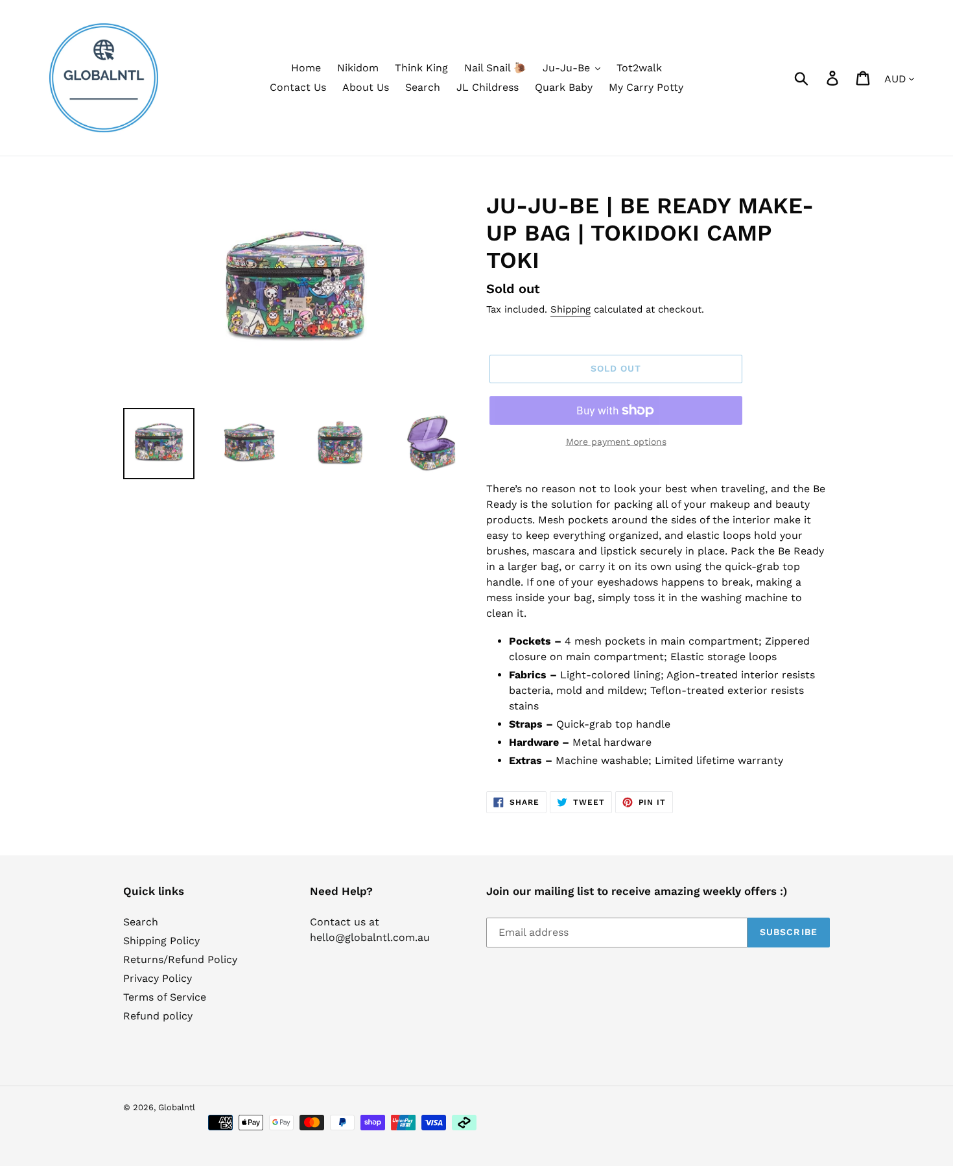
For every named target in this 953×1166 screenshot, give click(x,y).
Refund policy (158, 1016)
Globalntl (176, 1107)
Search (140, 922)
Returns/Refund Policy (180, 959)
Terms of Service (164, 997)
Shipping (570, 309)
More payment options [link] (616, 441)
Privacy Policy (157, 978)
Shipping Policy (161, 940)
